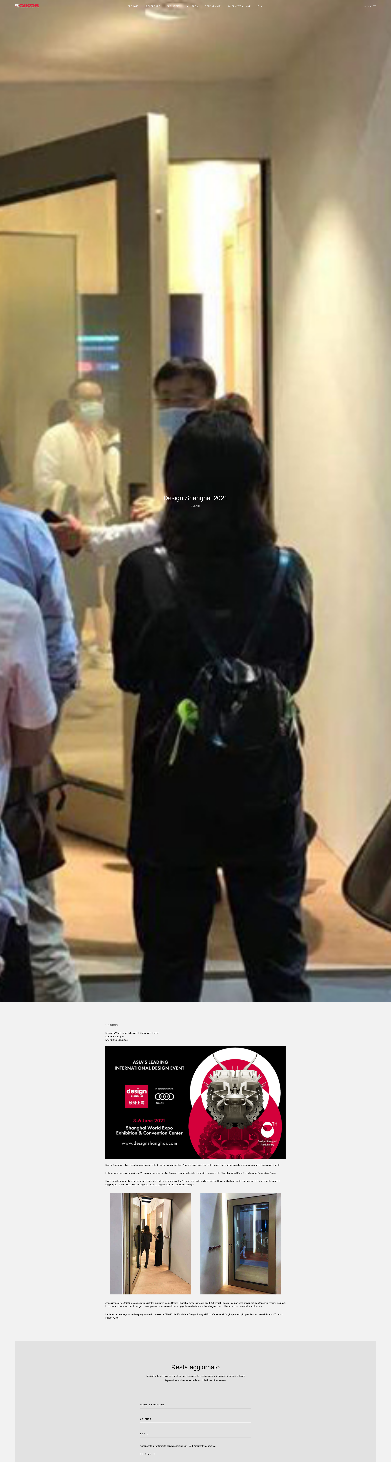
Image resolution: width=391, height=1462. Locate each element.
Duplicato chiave (239, 6)
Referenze (153, 6)
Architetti (174, 6)
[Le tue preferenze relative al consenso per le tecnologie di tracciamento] (386, 1457)
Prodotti (133, 6)
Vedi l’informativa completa (202, 1446)
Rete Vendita (213, 6)
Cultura (192, 6)
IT (259, 6)
